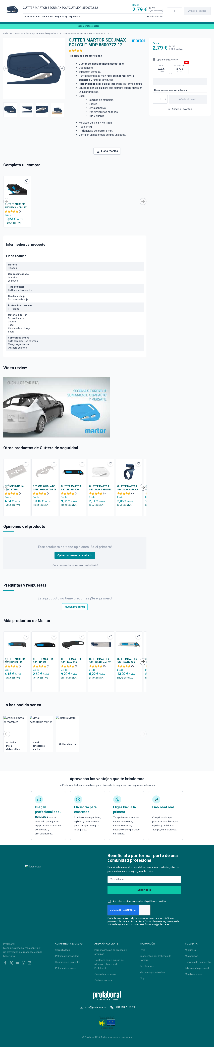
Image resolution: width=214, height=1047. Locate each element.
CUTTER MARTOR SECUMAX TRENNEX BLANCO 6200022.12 (100, 488)
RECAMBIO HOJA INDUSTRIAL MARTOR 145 (14, 488)
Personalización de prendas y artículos (110, 952)
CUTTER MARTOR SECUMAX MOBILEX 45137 (16, 206)
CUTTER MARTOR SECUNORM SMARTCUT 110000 (44, 661)
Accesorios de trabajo (25, 33)
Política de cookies (65, 968)
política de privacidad (156, 901)
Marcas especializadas (152, 972)
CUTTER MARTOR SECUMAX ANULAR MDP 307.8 (127, 488)
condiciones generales (133, 901)
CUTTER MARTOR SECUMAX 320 (71, 661)
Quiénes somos (103, 980)
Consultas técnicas (105, 974)
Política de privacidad (67, 956)
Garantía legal (62, 950)
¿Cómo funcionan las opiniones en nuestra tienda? (75, 565)
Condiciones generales (67, 962)
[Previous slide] (6, 68)
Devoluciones (147, 966)
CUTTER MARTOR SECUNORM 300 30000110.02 (71, 488)
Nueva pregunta (75, 606)
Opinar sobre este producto (74, 555)
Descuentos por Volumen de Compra (155, 958)
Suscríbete (144, 889)
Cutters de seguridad (46, 33)
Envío (142, 950)
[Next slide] (62, 68)
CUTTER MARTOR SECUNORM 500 (127, 661)
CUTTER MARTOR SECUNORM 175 (15, 661)
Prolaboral (8, 33)
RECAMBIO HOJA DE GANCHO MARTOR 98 (44, 488)
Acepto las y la (139, 901)
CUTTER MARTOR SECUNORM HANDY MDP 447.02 (100, 661)
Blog (142, 978)
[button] (10, 110)
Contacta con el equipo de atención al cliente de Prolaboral (109, 964)
